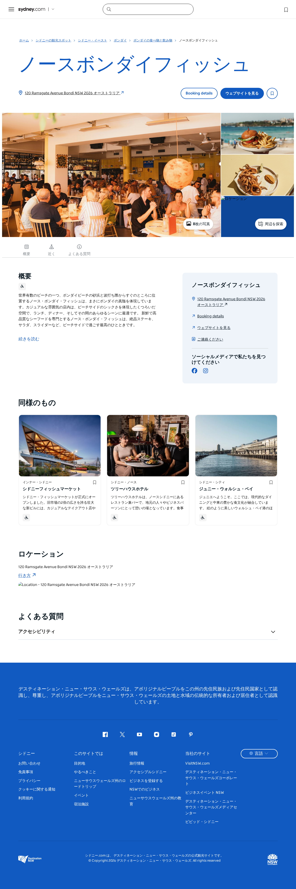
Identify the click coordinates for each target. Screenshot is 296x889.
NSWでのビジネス (145, 789)
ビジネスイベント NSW (204, 792)
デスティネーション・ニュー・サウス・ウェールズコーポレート (211, 778)
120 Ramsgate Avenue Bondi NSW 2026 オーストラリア (72, 93)
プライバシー (29, 781)
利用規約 (25, 798)
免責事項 (25, 772)
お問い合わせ (29, 763)
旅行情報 (137, 763)
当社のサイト (197, 754)
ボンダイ (120, 40)
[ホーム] (31, 9)
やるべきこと (85, 772)
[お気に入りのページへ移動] (285, 9)
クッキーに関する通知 (36, 789)
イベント (81, 795)
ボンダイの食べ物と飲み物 (152, 40)
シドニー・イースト (92, 40)
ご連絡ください (210, 339)
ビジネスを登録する (146, 781)
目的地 (79, 763)
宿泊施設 (81, 804)
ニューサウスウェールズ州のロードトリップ (100, 784)
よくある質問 (79, 254)
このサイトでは (88, 754)
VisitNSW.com (197, 763)
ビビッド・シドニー (202, 822)
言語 (259, 754)
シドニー (26, 754)
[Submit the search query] (108, 9)
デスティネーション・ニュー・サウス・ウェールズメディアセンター (211, 807)
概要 (26, 254)
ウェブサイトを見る (242, 93)
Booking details (199, 93)
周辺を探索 (274, 224)
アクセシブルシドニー (148, 772)
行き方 (24, 576)
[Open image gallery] (111, 236)
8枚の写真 (201, 224)
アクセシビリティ (36, 631)
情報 (134, 754)
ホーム (24, 40)
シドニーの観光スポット (53, 40)
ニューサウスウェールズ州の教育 (155, 801)
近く (51, 254)
